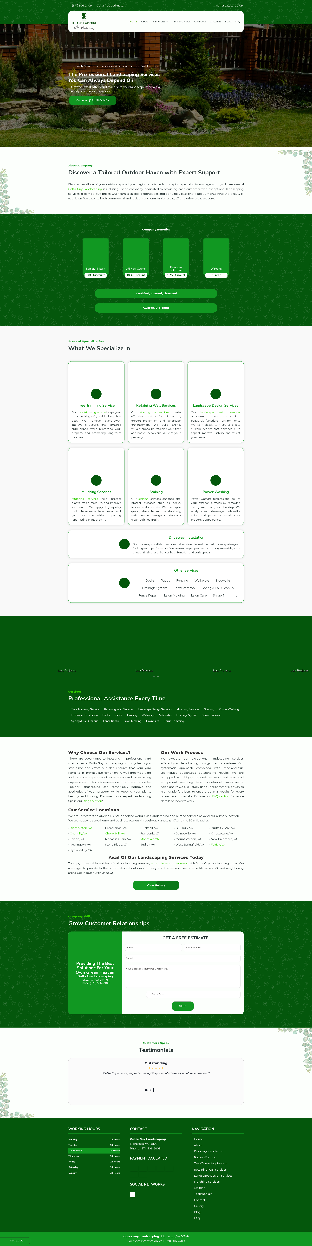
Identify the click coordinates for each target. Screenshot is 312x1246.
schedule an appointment (169, 863)
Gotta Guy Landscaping (85, 189)
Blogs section (92, 801)
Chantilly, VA (78, 833)
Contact (200, 21)
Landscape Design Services (213, 1175)
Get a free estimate (110, 5)
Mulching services (85, 498)
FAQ (237, 21)
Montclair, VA (149, 839)
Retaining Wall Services (210, 1169)
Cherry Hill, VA (115, 833)
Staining (200, 1187)
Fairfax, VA (218, 844)
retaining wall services (153, 412)
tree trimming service (92, 412)
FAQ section (221, 796)
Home (133, 21)
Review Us (16, 1240)
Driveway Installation (208, 1151)
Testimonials (181, 21)
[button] (154, 676)
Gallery (215, 21)
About (145, 21)
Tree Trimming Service (210, 1163)
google (132, 1194)
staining (143, 498)
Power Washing (205, 1157)
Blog (228, 21)
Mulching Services (207, 1181)
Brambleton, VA (81, 828)
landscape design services (220, 412)
